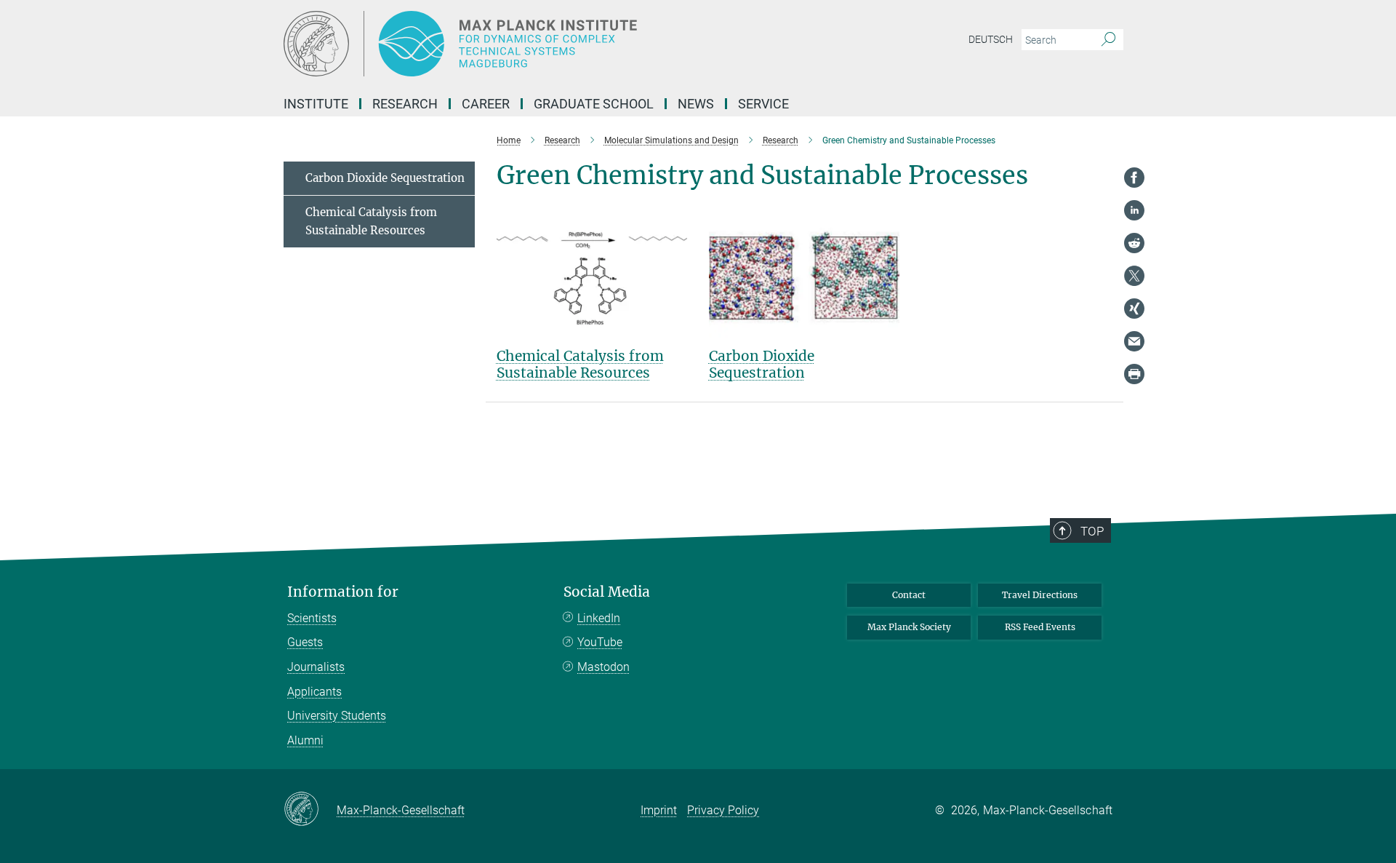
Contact (909, 594)
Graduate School (594, 103)
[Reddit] (1134, 243)
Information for (342, 592)
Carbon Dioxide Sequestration (761, 364)
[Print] (1134, 374)
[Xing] (1134, 308)
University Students (336, 716)
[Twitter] (1134, 276)
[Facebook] (1134, 177)
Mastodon (603, 667)
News (696, 103)
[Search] (1108, 40)
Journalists (316, 667)
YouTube (599, 642)
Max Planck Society (909, 626)
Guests (305, 642)
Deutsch (990, 39)
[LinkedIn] (1134, 210)
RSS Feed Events (1040, 626)
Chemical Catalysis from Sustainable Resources (580, 364)
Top (1092, 531)
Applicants (314, 692)
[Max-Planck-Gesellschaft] (310, 809)
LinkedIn (598, 618)
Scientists (312, 618)
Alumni (305, 740)
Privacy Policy (723, 810)
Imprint (659, 810)
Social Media (606, 592)
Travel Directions (1040, 594)
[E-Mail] (1134, 341)
